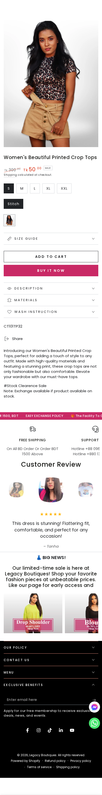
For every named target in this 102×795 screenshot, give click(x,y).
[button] (94, 724)
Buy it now (51, 270)
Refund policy (55, 761)
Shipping (10, 175)
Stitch (15, 205)
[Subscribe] (95, 699)
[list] (51, 441)
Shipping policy (68, 767)
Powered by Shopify (25, 761)
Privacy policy (80, 761)
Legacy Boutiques (42, 755)
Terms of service (39, 767)
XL (50, 189)
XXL (66, 189)
